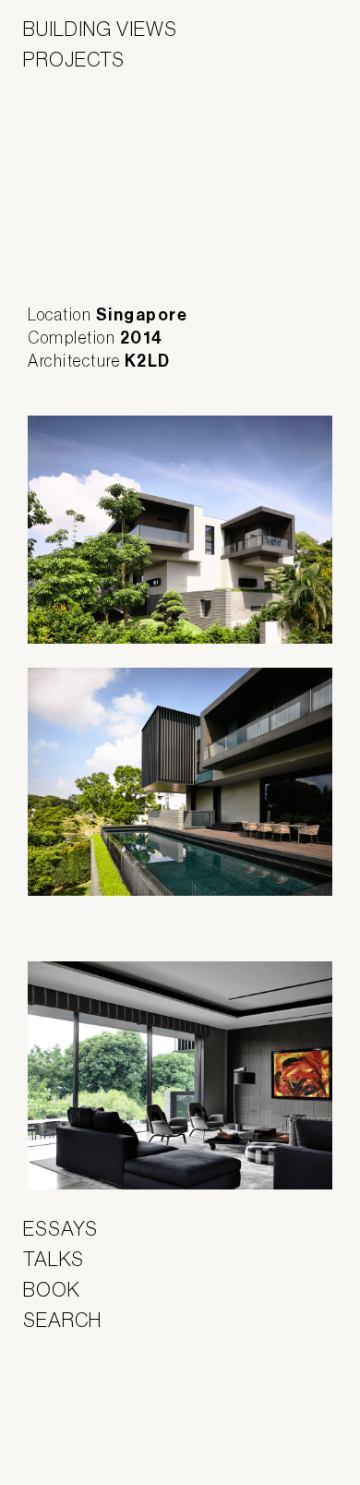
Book (51, 1289)
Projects (74, 59)
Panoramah (74, 1438)
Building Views (100, 29)
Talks (53, 1259)
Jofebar (71, 1398)
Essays (60, 1228)
